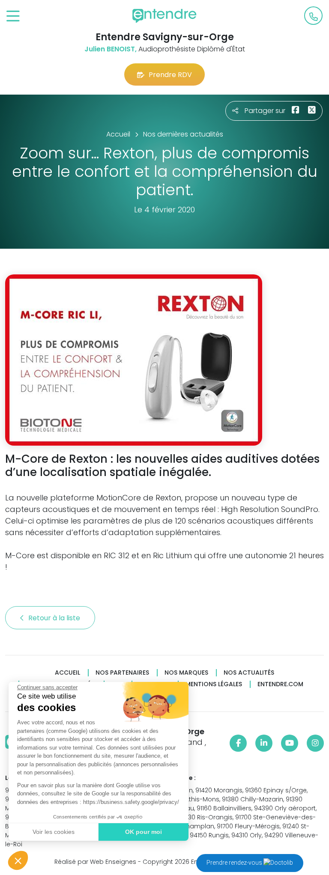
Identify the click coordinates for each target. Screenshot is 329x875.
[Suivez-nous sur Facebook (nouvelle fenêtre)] (238, 743)
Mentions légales (213, 684)
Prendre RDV (170, 75)
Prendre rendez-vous (234, 862)
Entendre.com (280, 684)
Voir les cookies (54, 831)
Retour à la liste (55, 618)
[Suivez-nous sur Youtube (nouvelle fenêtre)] (289, 743)
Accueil (67, 672)
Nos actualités (249, 672)
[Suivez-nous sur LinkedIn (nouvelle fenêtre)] (263, 743)
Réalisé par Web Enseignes (95, 861)
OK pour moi (143, 831)
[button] (18, 860)
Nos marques (186, 672)
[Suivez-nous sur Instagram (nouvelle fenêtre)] (315, 743)
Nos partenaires (122, 672)
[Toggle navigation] (13, 16)
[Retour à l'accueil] (164, 16)
